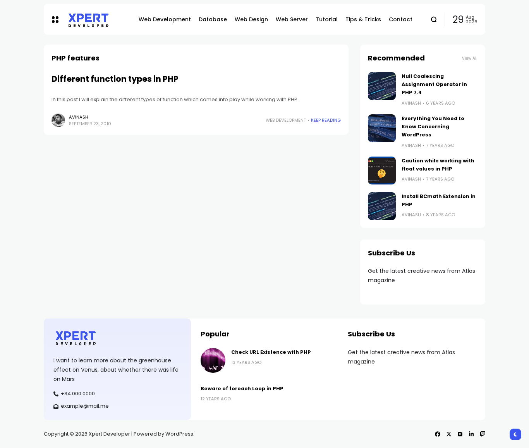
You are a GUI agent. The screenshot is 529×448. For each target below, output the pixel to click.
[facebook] (437, 434)
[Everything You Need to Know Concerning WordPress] (382, 128)
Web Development (286, 120)
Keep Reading (326, 120)
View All (469, 58)
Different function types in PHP (115, 78)
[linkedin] (471, 434)
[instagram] (460, 434)
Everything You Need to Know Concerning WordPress (433, 126)
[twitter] (449, 434)
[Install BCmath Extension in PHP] (382, 206)
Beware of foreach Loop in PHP (242, 388)
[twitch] (482, 434)
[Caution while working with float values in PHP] (382, 170)
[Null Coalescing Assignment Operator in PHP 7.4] (382, 86)
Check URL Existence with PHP (271, 352)
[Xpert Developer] (96, 19)
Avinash (78, 117)
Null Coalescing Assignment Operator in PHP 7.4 (434, 84)
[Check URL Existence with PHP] (213, 360)
